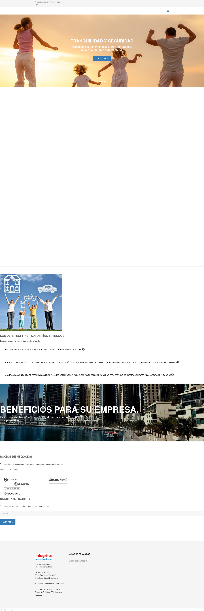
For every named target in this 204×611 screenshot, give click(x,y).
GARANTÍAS (5, 113)
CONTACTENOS (9, 428)
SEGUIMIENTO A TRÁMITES (12, 231)
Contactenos (102, 58)
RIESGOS (4, 173)
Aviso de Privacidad (78, 561)
